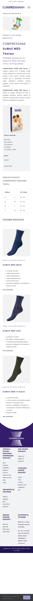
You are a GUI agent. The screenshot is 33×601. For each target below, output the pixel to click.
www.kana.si (21, 543)
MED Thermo (6, 529)
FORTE (4, 482)
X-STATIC (20, 482)
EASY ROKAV (6, 504)
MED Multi (5, 526)
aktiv (19, 490)
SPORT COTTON (7, 477)
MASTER (5, 496)
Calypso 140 (21, 456)
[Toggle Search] (24, 7)
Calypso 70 (21, 458)
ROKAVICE (5, 506)
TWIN (19, 480)
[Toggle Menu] (29, 7)
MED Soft (5, 524)
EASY (4, 501)
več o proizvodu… (8, 289)
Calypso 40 (21, 461)
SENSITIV (5, 470)
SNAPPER (5, 499)
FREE (4, 480)
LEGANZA (5, 465)
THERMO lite (21, 487)
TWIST (20, 477)
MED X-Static (6, 531)
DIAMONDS (6, 467)
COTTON (5, 472)
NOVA (4, 463)
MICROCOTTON (22, 485)
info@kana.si (21, 1)
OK (27, 597)
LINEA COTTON (7, 475)
